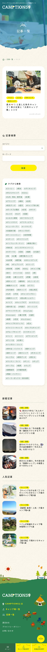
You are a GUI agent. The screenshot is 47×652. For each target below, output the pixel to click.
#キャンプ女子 (24, 231)
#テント (27, 361)
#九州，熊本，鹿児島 (14, 197)
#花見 (16, 319)
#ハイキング (26, 226)
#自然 (28, 201)
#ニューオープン (12, 226)
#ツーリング (32, 307)
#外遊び (22, 307)
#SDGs (25, 193)
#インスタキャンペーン (24, 248)
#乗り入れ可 (18, 277)
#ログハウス (11, 252)
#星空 (21, 205)
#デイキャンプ (29, 189)
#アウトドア (11, 201)
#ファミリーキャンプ (14, 328)
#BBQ (25, 269)
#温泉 (31, 315)
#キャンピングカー (28, 294)
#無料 (21, 201)
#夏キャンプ (11, 353)
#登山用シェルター (27, 298)
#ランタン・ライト (13, 361)
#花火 (29, 323)
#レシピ (9, 214)
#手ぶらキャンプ (12, 193)
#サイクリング (22, 239)
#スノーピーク (33, 281)
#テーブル (10, 366)
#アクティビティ (26, 222)
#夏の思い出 (11, 307)
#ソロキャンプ (29, 332)
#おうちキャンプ (26, 218)
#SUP (17, 214)
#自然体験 (27, 235)
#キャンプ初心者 (32, 205)
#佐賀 (22, 286)
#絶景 (8, 319)
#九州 (8, 294)
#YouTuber (26, 319)
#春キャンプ (30, 349)
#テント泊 (10, 340)
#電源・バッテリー (13, 374)
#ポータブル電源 (12, 210)
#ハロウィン (34, 302)
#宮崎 (17, 269)
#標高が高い (31, 243)
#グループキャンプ (13, 332)
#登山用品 (33, 290)
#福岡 (28, 252)
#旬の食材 (10, 290)
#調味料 (22, 281)
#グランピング (31, 336)
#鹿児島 (18, 260)
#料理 (8, 277)
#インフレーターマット (15, 243)
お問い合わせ (8, 631)
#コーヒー (10, 189)
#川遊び (36, 252)
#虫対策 (9, 260)
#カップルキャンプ (32, 328)
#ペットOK (18, 273)
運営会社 (6, 623)
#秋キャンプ (23, 353)
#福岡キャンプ (11, 298)
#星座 (25, 214)
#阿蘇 (28, 277)
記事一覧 (10, 59)
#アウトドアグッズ (13, 311)
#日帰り (20, 340)
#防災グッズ (11, 205)
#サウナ (32, 210)
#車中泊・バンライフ (14, 349)
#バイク (9, 302)
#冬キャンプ (35, 353)
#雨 (34, 273)
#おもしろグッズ (30, 260)
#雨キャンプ (11, 281)
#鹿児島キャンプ (25, 256)
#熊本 (19, 189)
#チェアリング (17, 264)
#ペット (9, 336)
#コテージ (10, 239)
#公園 (14, 256)
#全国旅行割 (11, 231)
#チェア (36, 361)
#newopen (11, 315)
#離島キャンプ (11, 286)
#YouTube (28, 311)
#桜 (7, 264)
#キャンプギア (20, 302)
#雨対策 (9, 269)
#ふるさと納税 (11, 218)
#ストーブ (30, 264)
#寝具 (19, 366)
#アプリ (31, 286)
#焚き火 (32, 357)
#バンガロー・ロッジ (14, 345)
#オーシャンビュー (13, 235)
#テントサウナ (11, 222)
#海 (7, 256)
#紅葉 (27, 197)
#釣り (8, 273)
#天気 (16, 294)
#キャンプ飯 (35, 269)
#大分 (27, 273)
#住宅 (24, 210)
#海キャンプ (21, 290)
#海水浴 (9, 248)
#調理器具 (10, 370)
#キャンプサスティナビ (15, 323)
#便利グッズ (21, 357)
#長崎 (35, 277)
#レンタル (10, 357)
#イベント (19, 336)
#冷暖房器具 (21, 370)
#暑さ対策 (22, 315)
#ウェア (27, 366)
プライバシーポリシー (11, 627)
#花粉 (21, 252)
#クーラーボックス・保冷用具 (17, 378)
